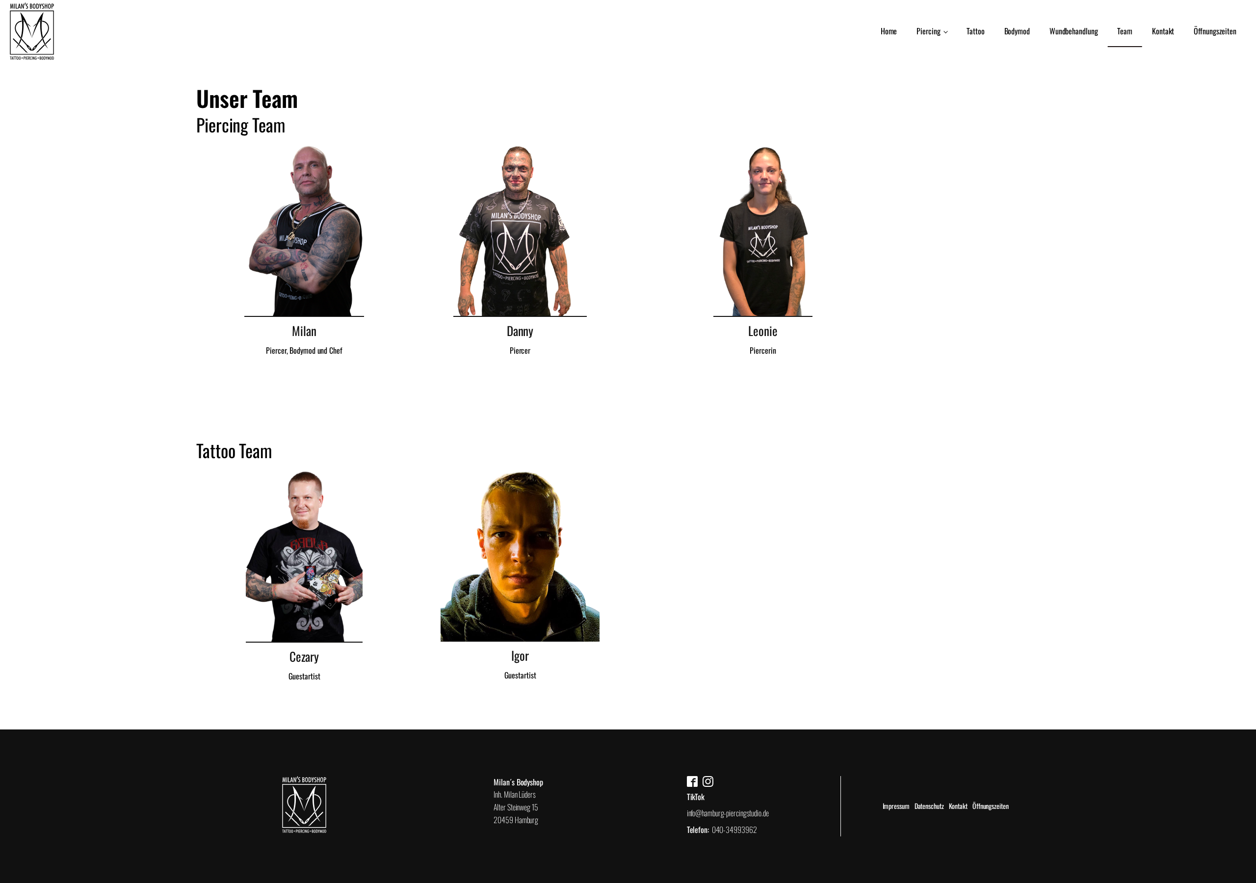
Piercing (928, 31)
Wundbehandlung (1073, 31)
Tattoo (975, 31)
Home (889, 31)
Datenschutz (929, 806)
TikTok (696, 797)
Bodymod (1017, 31)
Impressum (896, 806)
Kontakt (1163, 31)
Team (1124, 31)
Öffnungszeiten (1215, 31)
